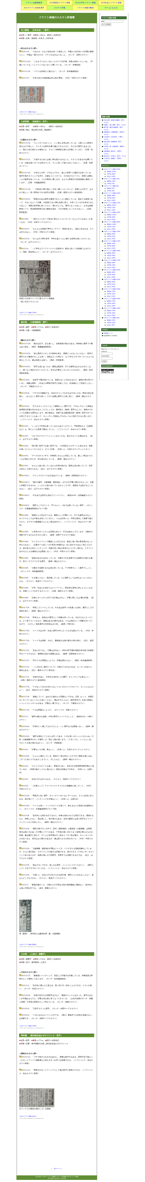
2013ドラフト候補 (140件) (112, 289)
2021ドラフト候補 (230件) (112, 212)
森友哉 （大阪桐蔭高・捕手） (35, 322)
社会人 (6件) (111, 325)
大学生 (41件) (111, 284)
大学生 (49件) (111, 274)
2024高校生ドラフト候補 (59, 3)
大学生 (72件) (111, 207)
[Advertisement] (114, 70)
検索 (102, 21)
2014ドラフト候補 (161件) (112, 279)
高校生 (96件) (111, 253)
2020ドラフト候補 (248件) (112, 222)
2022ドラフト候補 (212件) (112, 202)
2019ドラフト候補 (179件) (112, 231)
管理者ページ (108, 333)
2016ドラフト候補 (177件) (112, 260)
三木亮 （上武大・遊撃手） (34, 954)
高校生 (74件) (111, 310)
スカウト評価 (59, 8)
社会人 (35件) (111, 210)
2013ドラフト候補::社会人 (28, 112)
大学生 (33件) (111, 294)
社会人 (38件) (111, 258)
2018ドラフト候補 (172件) (112, 241)
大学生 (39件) (111, 303)
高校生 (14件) (111, 181)
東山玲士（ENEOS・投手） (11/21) (115, 156)
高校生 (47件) (111, 320)
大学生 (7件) (111, 183)
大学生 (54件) (111, 265)
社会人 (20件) (111, 315)
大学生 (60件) (111, 217)
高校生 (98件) (111, 195)
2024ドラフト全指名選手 (34, 8)
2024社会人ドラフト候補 (111, 3)
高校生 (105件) (111, 205)
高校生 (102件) (111, 171)
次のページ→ (57, 1168)
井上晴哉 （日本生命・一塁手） (36, 30)
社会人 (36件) (111, 200)
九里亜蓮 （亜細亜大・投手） (35, 121)
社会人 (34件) (111, 176)
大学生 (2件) (111, 190)
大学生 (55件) (111, 236)
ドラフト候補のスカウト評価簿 (57, 17)
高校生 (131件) (111, 214)
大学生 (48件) (111, 174)
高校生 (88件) (111, 262)
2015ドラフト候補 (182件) (112, 270)
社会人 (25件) (111, 238)
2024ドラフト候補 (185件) (112, 169)
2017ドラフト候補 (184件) (112, 250)
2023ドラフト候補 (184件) (112, 193)
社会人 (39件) (111, 219)
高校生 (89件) (111, 272)
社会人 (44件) (111, 277)
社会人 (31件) (111, 248)
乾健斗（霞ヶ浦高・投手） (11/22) (115, 125)
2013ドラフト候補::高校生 (28, 944)
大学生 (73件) (111, 226)
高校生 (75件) (111, 291)
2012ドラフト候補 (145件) (112, 298)
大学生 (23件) (111, 322)
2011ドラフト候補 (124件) (112, 308)
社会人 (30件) (111, 306)
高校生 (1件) (111, 188)
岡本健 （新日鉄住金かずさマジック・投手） (42, 1035)
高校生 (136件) (111, 224)
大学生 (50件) (111, 198)
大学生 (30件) (111, 313)
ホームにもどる (111, 8)
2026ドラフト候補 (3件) (111, 186)
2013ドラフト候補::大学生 (28, 312)
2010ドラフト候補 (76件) (112, 318)
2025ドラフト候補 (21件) (112, 178)
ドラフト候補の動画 (85, 8)
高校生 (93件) (111, 243)
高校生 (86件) (111, 282)
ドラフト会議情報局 (34, 3)
